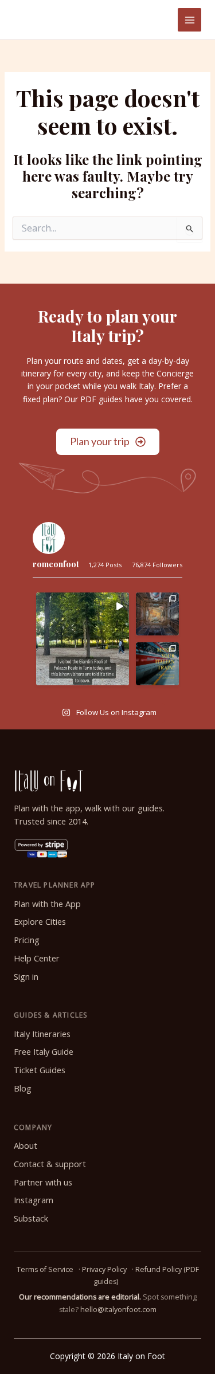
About (25, 1145)
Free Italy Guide (43, 1051)
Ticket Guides (39, 1070)
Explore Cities (40, 921)
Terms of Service (45, 1269)
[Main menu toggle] (189, 20)
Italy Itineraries (42, 1033)
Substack (31, 1218)
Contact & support (50, 1164)
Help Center (37, 958)
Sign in (26, 976)
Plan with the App (47, 903)
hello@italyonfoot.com (118, 1309)
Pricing (27, 940)
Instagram (33, 1200)
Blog (23, 1088)
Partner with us (43, 1182)
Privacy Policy (104, 1269)
